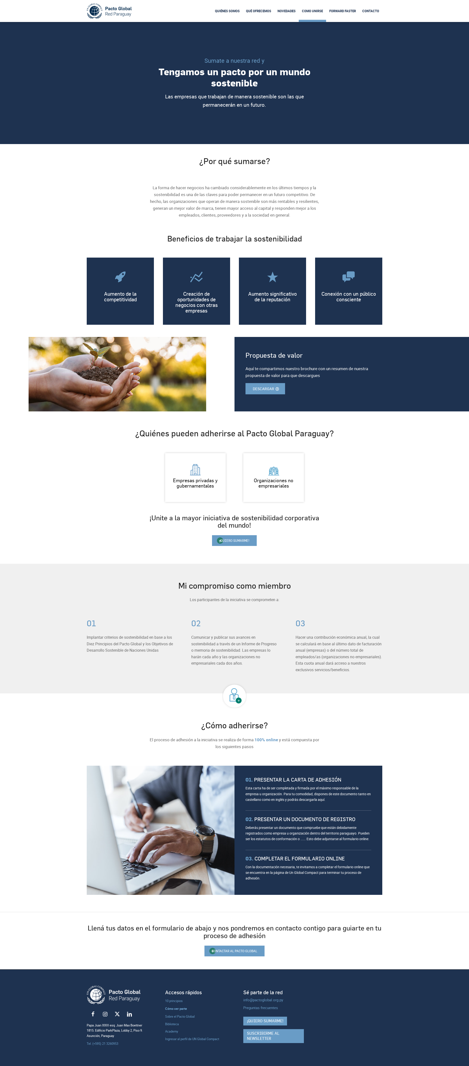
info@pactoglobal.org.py (263, 999)
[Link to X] (117, 1014)
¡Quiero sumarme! (265, 1021)
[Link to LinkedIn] (129, 1014)
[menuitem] (227, 11)
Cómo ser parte (176, 1008)
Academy (171, 1031)
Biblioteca (172, 1024)
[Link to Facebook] (93, 1014)
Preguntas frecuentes (260, 1007)
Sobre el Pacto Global (180, 1016)
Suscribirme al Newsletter (263, 1036)
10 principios (174, 1001)
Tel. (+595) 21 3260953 (102, 1043)
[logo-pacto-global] (109, 11)
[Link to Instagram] (105, 1014)
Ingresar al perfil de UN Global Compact (192, 1039)
